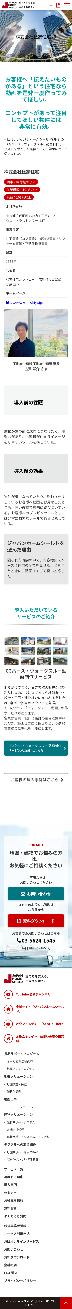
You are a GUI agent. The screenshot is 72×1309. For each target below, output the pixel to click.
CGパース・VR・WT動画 (22, 1159)
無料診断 (10, 1208)
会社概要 (10, 1264)
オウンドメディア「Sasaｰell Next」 (41, 1024)
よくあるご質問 (15, 1216)
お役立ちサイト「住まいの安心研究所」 (40, 1038)
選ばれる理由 (13, 1176)
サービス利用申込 (17, 1233)
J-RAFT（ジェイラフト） (23, 1107)
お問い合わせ (51, 5)
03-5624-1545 (38, 940)
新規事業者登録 (15, 1225)
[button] (67, 5)
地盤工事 (10, 1099)
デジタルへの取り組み (20, 1144)
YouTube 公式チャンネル (33, 994)
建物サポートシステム (21, 1122)
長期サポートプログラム (21, 1053)
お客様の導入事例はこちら (35, 779)
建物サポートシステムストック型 (28, 1137)
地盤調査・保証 (17, 1084)
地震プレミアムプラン (21, 1069)
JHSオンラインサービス (21, 1241)
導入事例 (10, 1184)
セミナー (10, 1192)
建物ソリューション (18, 1114)
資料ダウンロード (58, 5)
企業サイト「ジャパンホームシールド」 (40, 1009)
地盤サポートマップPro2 (23, 1152)
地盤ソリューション (18, 1076)
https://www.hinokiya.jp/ (24, 302)
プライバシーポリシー (20, 1280)
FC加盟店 (11, 1272)
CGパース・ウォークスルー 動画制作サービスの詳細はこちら (34, 748)
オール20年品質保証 (20, 1061)
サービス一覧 (13, 1169)
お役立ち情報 (13, 1200)
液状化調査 (14, 1091)
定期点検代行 (15, 1129)
